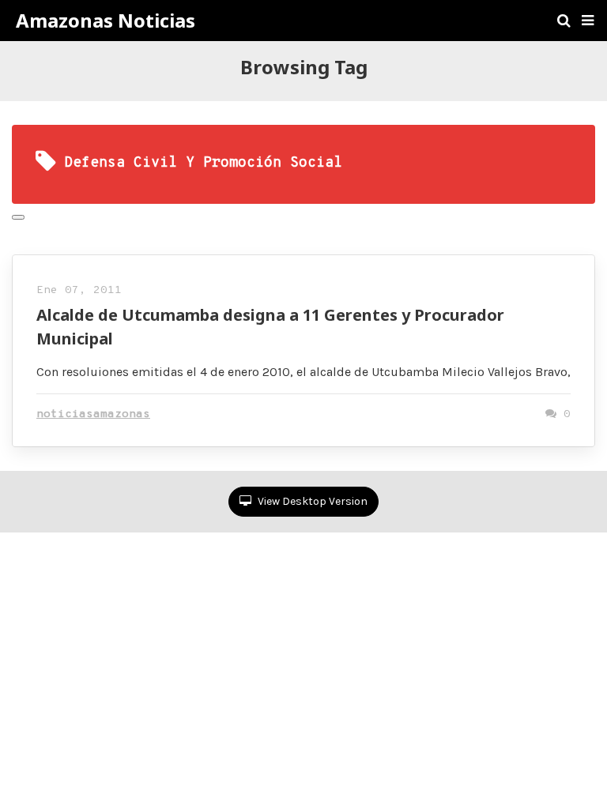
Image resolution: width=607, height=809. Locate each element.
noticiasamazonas (93, 414)
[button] (588, 21)
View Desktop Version (311, 501)
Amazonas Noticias (105, 20)
